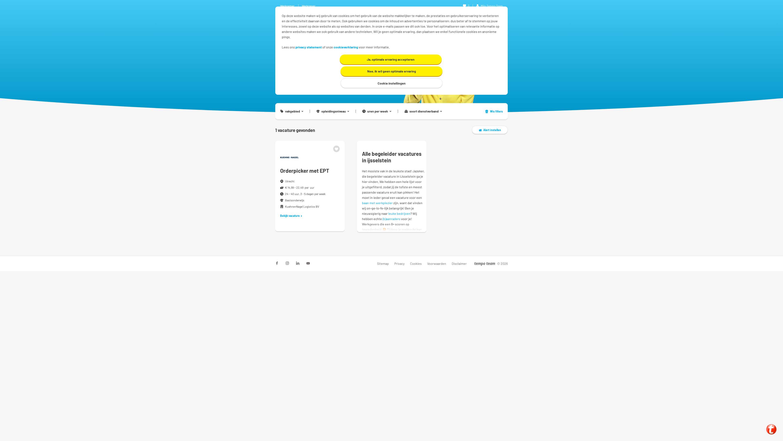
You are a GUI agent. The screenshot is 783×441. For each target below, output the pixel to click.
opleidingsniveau (333, 111)
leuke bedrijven (399, 213)
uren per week (377, 111)
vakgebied (292, 111)
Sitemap (383, 263)
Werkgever (308, 6)
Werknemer (287, 6)
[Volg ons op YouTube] (308, 263)
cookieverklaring (346, 47)
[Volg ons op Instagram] (287, 263)
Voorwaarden (436, 263)
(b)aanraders (391, 219)
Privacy (399, 263)
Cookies (416, 263)
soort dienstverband (424, 111)
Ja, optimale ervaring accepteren (391, 59)
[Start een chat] (771, 429)
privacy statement (308, 47)
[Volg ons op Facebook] (277, 263)
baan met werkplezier (377, 203)
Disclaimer (459, 263)
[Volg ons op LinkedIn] (297, 263)
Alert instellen (492, 130)
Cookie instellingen (392, 83)
